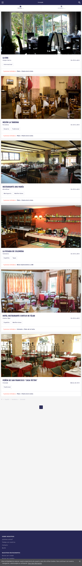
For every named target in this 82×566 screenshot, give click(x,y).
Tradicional (15, 129)
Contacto (5, 545)
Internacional (8, 64)
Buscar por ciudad (8, 555)
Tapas (14, 258)
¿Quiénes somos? (7, 539)
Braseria (6, 129)
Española (6, 258)
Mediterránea (18, 193)
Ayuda (4, 548)
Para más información (35, 563)
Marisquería (7, 193)
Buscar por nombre (8, 558)
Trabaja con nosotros (8, 542)
